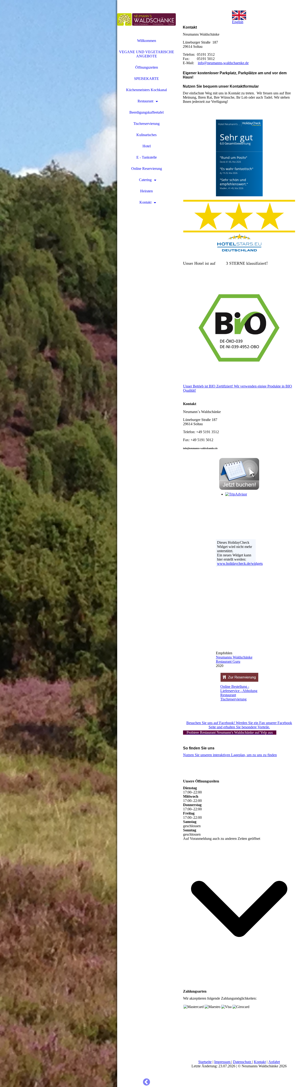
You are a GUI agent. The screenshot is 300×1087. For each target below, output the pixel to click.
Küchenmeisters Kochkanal (146, 90)
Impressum (222, 1062)
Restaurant (145, 101)
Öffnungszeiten (146, 67)
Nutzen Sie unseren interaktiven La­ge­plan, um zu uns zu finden (230, 755)
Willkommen (146, 41)
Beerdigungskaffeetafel (146, 112)
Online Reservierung (146, 169)
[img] (58, 543)
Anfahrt (274, 1062)
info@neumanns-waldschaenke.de (223, 63)
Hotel (146, 146)
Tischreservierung (146, 124)
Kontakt (145, 202)
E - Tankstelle (146, 157)
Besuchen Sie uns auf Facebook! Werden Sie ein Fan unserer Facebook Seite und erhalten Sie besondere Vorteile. (239, 725)
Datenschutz (242, 1062)
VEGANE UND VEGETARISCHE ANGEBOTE (146, 54)
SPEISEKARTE (146, 79)
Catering (145, 180)
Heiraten (146, 191)
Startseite (205, 1062)
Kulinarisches (146, 135)
